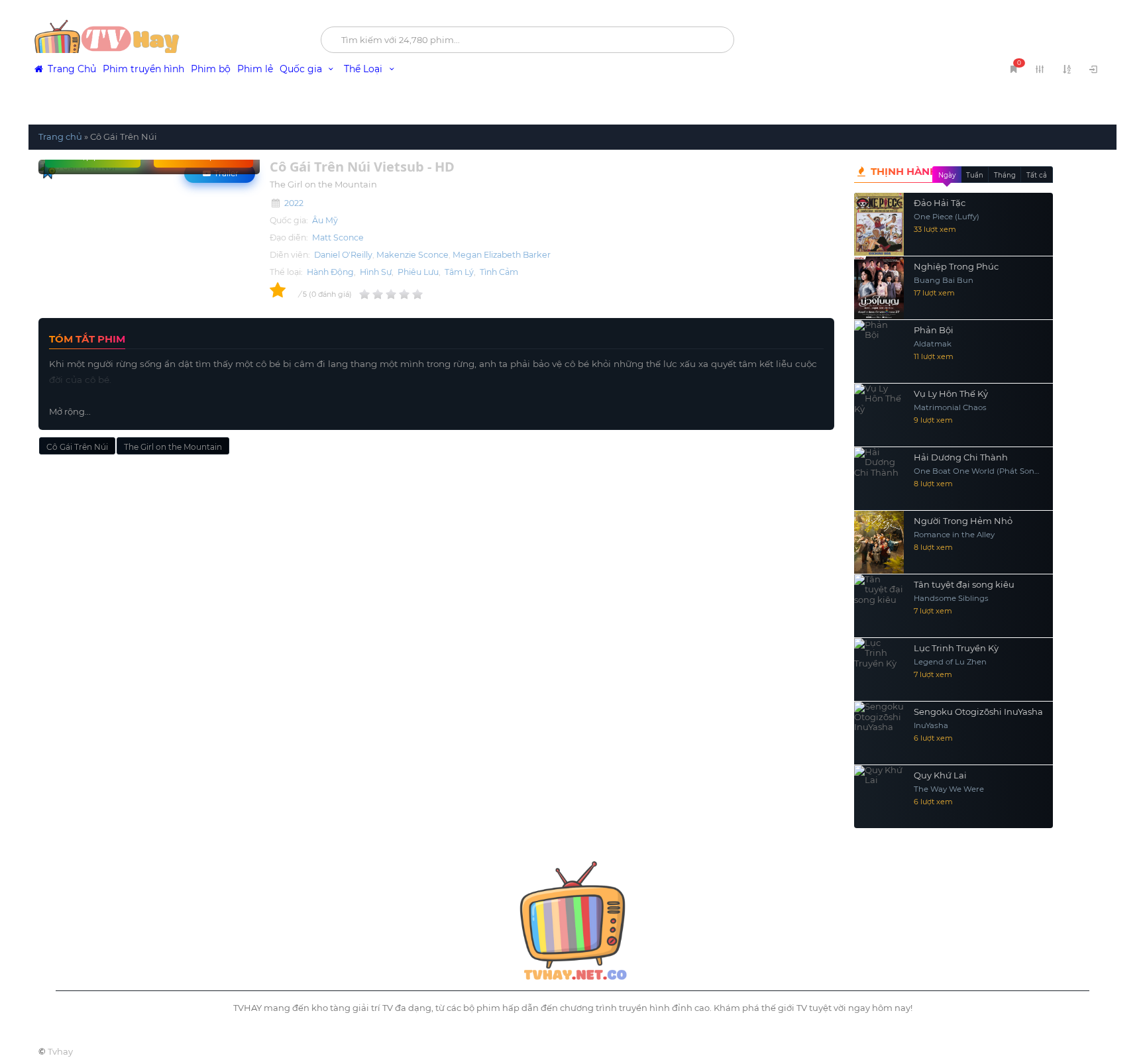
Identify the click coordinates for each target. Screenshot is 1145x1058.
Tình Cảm (499, 272)
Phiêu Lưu (418, 272)
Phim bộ (211, 69)
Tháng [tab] (1005, 175)
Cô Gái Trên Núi (77, 447)
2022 (293, 203)
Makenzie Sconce (412, 255)
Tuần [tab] (974, 175)
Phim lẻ (255, 69)
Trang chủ (60, 136)
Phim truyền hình (143, 69)
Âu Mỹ (325, 220)
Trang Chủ (70, 69)
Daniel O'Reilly (343, 255)
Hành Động (330, 272)
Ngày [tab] (946, 175)
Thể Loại (364, 69)
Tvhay (60, 1051)
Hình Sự (376, 272)
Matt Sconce (338, 237)
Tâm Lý (459, 272)
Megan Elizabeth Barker (502, 255)
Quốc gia (302, 69)
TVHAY (164, 43)
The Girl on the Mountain (173, 447)
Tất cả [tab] (1036, 175)
